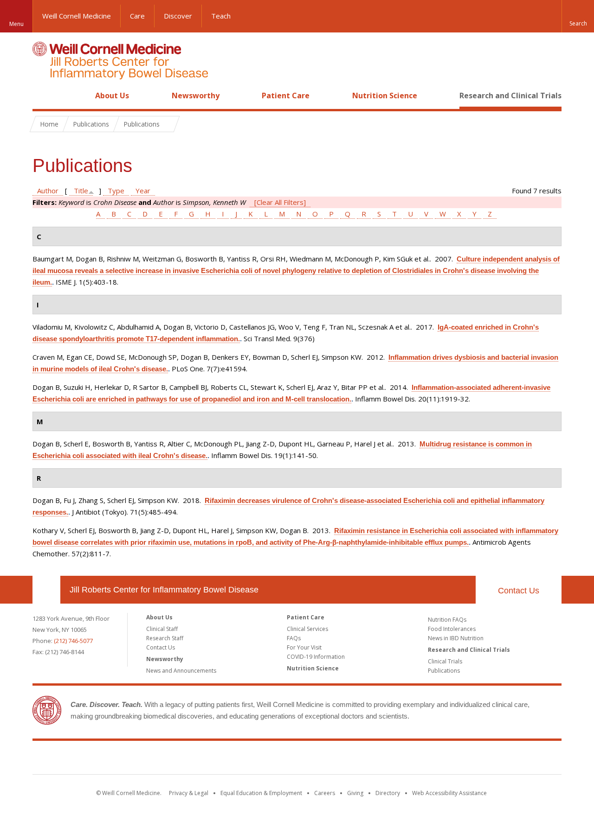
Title (81, 190)
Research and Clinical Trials (510, 95)
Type (116, 190)
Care (137, 15)
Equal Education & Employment (261, 793)
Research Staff (164, 638)
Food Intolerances (452, 629)
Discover (178, 15)
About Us (112, 95)
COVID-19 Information (316, 657)
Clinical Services (307, 629)
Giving (355, 793)
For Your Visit (304, 647)
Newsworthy (196, 95)
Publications (444, 671)
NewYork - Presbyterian (374, 759)
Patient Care (286, 95)
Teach (221, 15)
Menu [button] (16, 24)
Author (47, 190)
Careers (324, 793)
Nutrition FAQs (447, 620)
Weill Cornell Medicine (76, 15)
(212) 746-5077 (73, 641)
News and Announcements (181, 671)
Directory (387, 793)
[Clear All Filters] (280, 202)
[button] (578, 16)
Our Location (46, 590)
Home (42, 95)
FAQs (294, 638)
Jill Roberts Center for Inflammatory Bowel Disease (164, 589)
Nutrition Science (384, 95)
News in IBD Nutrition (456, 638)
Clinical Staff (162, 629)
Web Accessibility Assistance (449, 793)
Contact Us (518, 590)
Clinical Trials (445, 661)
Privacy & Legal (188, 793)
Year (143, 190)
